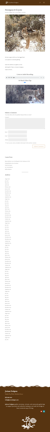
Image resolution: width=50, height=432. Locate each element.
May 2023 (7, 251)
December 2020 (8, 305)
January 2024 (7, 235)
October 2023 (7, 241)
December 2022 (8, 261)
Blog (19, 12)
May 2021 (7, 297)
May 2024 (7, 229)
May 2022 (7, 275)
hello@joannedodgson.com (12, 400)
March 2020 (7, 323)
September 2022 (8, 267)
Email (6, 136)
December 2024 (8, 215)
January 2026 (7, 189)
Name (6, 132)
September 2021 (8, 289)
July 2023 (6, 247)
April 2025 (7, 207)
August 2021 (7, 291)
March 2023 (7, 255)
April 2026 (7, 185)
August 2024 (7, 223)
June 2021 (6, 295)
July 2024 (6, 225)
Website (6, 139)
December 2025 (8, 191)
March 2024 (7, 233)
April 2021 (7, 299)
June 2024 (7, 227)
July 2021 (6, 293)
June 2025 (7, 203)
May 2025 (7, 205)
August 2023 (7, 245)
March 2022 (7, 279)
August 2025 (7, 199)
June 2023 (7, 249)
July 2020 (6, 315)
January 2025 (7, 213)
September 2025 (8, 197)
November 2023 (8, 239)
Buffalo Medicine (8, 169)
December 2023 (8, 237)
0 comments (23, 12)
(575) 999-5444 (8, 397)
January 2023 (7, 259)
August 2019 (7, 337)
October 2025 (7, 195)
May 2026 (7, 182)
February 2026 (7, 187)
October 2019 (7, 333)
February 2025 (7, 211)
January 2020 (7, 327)
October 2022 (7, 265)
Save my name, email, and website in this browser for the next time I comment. (21, 143)
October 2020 (7, 309)
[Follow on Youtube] (41, 411)
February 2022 (7, 281)
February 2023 (7, 257)
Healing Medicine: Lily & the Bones (11, 163)
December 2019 (8, 329)
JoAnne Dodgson (9, 12)
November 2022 (8, 263)
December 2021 (8, 285)
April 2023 (7, 253)
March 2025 (7, 209)
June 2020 (7, 317)
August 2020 (7, 313)
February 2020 (7, 325)
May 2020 (7, 319)
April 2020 (7, 321)
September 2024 (8, 221)
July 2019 (6, 339)
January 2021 (7, 303)
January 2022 (7, 283)
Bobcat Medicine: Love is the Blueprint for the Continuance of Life (17, 161)
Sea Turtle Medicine (9, 167)
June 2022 (7, 273)
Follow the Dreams (8, 165)
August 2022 (7, 269)
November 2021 (8, 287)
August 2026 (7, 179)
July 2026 (6, 181)
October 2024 (7, 219)
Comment (7, 117)
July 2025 (6, 201)
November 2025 (8, 193)
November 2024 (8, 217)
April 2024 (7, 231)
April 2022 (7, 277)
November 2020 (8, 307)
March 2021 (7, 301)
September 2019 (8, 335)
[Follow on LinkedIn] (44, 411)
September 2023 (8, 243)
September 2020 (8, 311)
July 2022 (6, 271)
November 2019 (8, 331)
